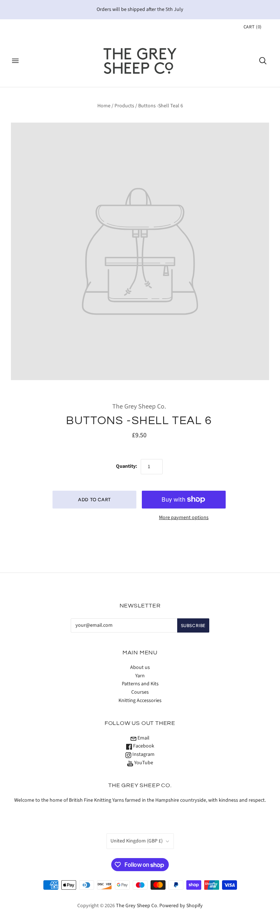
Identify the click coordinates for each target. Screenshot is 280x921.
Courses (140, 692)
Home (103, 105)
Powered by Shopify (181, 905)
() (253, 27)
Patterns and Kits (140, 683)
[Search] (263, 61)
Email (142, 738)
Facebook (143, 746)
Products (124, 105)
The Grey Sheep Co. (139, 406)
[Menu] (15, 60)
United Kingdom (136, 841)
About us (140, 667)
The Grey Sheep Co (136, 905)
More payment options (184, 517)
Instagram (143, 754)
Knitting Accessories (140, 700)
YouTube (143, 762)
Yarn (140, 675)
